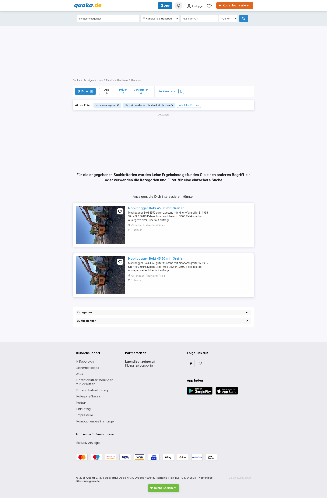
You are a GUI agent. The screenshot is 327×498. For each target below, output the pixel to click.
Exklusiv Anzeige (88, 443)
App (167, 5)
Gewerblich (141, 91)
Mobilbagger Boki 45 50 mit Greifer (156, 208)
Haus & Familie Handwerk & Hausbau (148, 105)
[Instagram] (200, 363)
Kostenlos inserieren (236, 5)
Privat (123, 91)
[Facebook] (190, 363)
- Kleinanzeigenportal (141, 363)
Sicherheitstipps (87, 368)
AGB (79, 374)
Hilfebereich (85, 361)
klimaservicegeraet (106, 105)
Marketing (83, 409)
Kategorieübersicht (90, 396)
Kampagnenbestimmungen (95, 421)
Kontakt (81, 402)
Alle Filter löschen (189, 105)
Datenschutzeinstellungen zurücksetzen (94, 382)
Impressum (84, 415)
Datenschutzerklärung (92, 390)
